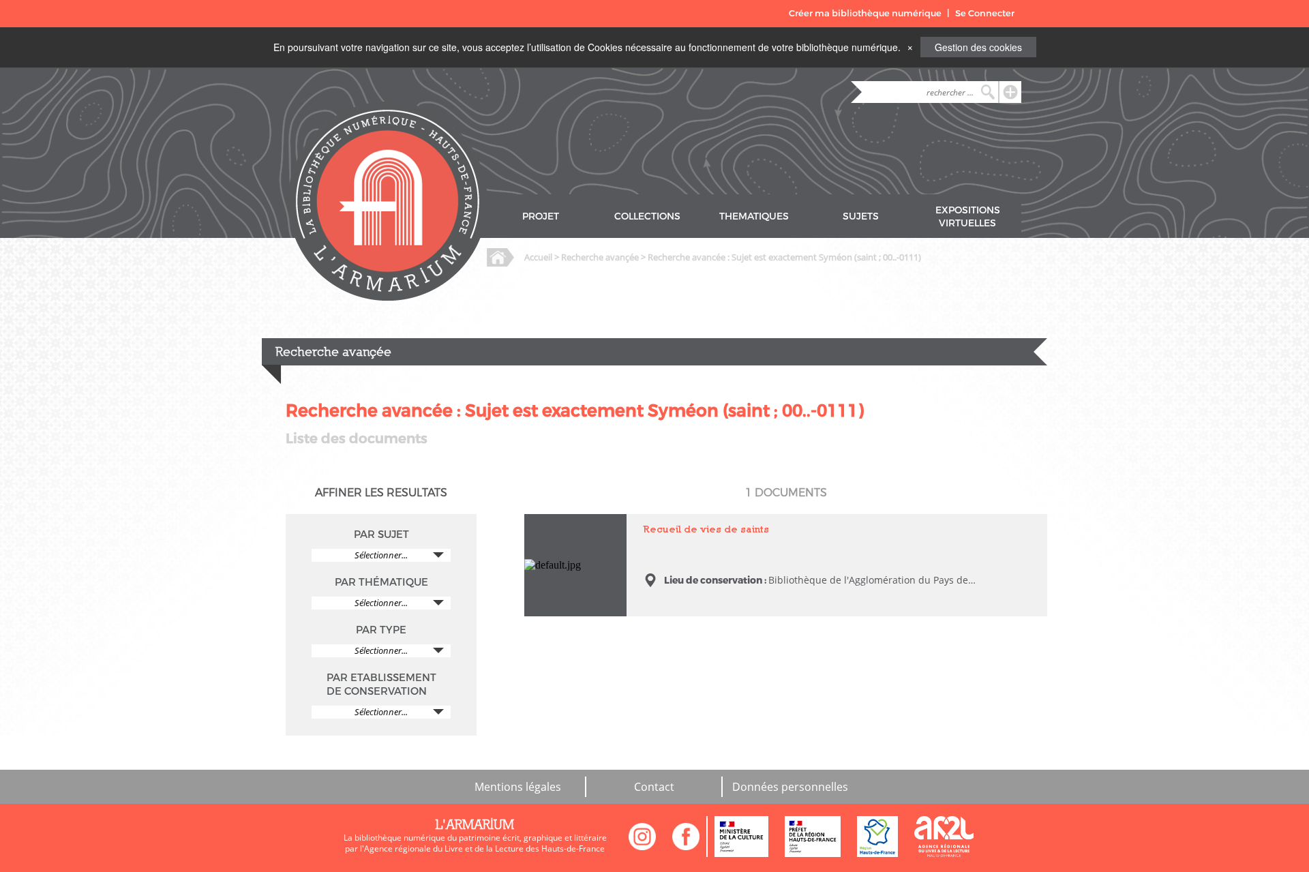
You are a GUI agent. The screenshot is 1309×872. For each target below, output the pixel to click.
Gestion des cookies (978, 47)
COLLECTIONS (647, 216)
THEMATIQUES (754, 216)
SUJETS (861, 216)
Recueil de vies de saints (563, 526)
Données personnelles (790, 786)
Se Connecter (984, 13)
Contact (654, 786)
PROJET (540, 216)
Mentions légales (518, 786)
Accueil (538, 257)
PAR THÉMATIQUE (381, 582)
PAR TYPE (381, 630)
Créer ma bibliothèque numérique (865, 13)
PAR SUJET (381, 534)
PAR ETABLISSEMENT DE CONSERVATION (381, 684)
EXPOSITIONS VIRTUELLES (967, 217)
